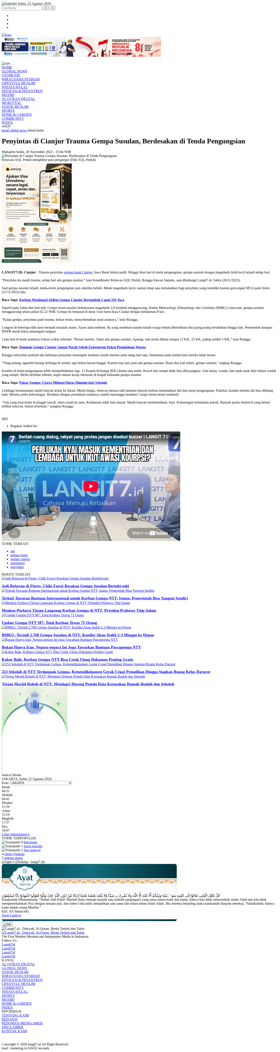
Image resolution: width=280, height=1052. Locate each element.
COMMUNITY (13, 118)
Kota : (6, 783)
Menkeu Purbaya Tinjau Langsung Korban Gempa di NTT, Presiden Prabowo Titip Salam (79, 610)
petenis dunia (13, 858)
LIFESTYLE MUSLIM (18, 83)
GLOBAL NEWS (14, 71)
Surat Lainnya (11, 915)
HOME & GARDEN (17, 114)
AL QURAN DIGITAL (18, 99)
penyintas (17, 567)
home (5, 130)
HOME (7, 67)
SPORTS (8, 111)
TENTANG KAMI (15, 1015)
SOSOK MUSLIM (15, 107)
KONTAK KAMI (14, 1031)
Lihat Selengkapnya (15, 834)
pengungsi (17, 563)
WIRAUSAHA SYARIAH (21, 79)
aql (12, 551)
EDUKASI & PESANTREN (22, 91)
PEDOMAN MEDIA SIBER (22, 1023)
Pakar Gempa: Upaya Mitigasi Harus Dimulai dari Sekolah (63, 382)
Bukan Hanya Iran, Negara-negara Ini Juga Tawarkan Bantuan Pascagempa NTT (71, 647)
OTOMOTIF (11, 75)
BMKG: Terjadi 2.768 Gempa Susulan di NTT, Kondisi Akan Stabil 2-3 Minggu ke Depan (78, 635)
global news (18, 130)
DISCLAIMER (12, 1027)
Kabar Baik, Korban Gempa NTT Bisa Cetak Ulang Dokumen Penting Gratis (67, 659)
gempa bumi (19, 555)
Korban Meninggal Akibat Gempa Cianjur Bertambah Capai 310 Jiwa (71, 300)
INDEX (7, 122)
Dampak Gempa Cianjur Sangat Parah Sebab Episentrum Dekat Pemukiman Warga (82, 347)
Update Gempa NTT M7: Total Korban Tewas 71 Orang (49, 622)
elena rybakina (14, 854)
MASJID (8, 95)
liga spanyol (32, 850)
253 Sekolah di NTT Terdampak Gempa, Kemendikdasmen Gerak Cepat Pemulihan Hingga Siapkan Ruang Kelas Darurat (106, 672)
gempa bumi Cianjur (78, 272)
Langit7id (8, 944)
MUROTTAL (11, 103)
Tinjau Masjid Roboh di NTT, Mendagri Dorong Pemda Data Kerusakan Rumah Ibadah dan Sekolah (88, 684)
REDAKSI (9, 1019)
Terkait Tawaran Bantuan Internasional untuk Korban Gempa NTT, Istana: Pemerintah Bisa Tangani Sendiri (95, 598)
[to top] (7, 924)
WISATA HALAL (15, 87)
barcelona (30, 842)
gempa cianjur (20, 559)
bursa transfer (33, 846)
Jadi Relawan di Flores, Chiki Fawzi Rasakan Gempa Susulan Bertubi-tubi (65, 586)
